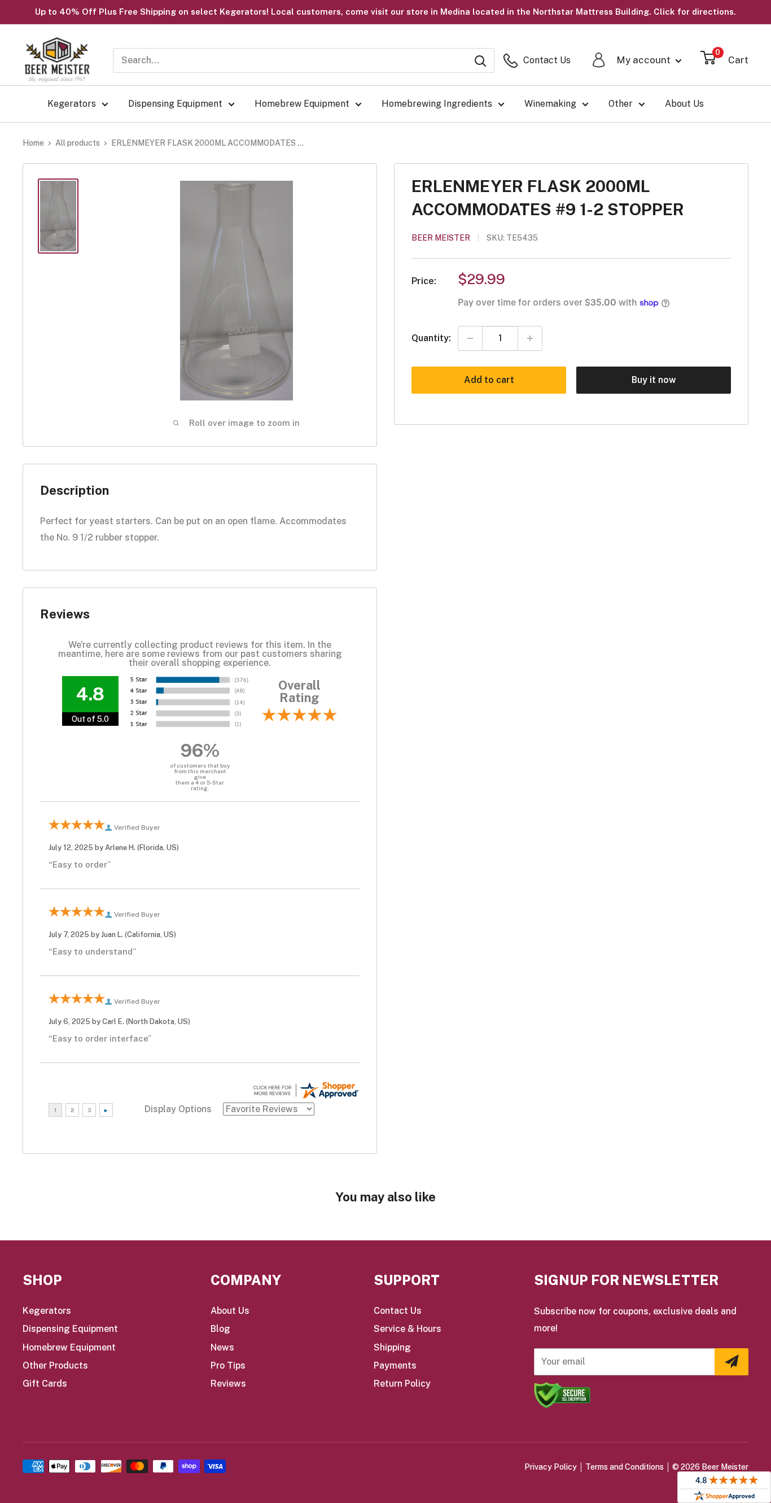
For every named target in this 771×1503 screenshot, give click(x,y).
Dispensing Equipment (175, 103)
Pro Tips (228, 1365)
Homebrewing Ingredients (437, 103)
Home (33, 142)
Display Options (178, 1109)
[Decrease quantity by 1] (470, 338)
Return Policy (402, 1383)
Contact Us (398, 1310)
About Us (684, 103)
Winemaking (550, 103)
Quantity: (431, 338)
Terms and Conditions (624, 1466)
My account (644, 60)
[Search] (480, 60)
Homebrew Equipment (302, 103)
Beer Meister (440, 238)
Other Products (55, 1365)
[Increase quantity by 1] (530, 338)
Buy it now (654, 379)
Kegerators (71, 103)
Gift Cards (45, 1383)
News (222, 1347)
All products (77, 142)
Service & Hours (407, 1328)
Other (620, 103)
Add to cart (489, 379)
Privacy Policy (550, 1466)
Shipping (392, 1347)
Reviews (228, 1383)
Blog (220, 1328)
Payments (395, 1365)
